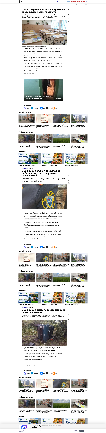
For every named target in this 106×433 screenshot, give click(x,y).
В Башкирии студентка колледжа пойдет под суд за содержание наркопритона (40, 4)
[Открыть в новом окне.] (27, 108)
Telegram (73, 1)
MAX (83, 1)
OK (78, 1)
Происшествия (25, 168)
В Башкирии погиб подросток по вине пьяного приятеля (57, 4)
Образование (21, 4)
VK (68, 1)
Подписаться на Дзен (63, 1)
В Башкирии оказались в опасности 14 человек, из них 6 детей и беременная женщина (75, 4)
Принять (82, 430)
